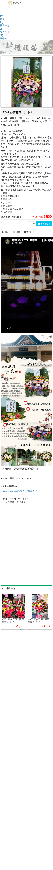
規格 (17, 232)
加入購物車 (45, 224)
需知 (28, 232)
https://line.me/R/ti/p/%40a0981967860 (19, 491)
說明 (6, 232)
